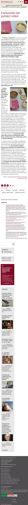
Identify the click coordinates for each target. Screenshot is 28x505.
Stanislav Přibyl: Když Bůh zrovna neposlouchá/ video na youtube (7, 296)
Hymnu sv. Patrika (7, 486)
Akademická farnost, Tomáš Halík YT (20, 491)
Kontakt (14, 499)
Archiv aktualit (5, 450)
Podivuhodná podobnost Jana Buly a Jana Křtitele (6, 377)
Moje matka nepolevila (14, 5)
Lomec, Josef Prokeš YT (7, 491)
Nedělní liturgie (8, 283)
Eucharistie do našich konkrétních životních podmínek (14, 205)
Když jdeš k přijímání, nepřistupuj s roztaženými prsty (15, 223)
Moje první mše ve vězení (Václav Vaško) (14, 224)
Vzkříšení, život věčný (20, 192)
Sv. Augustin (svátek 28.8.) (6, 353)
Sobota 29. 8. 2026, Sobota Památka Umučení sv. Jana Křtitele (6, 270)
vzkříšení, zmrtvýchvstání (7, 192)
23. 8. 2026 (9, 260)
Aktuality (4, 289)
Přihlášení (5, 249)
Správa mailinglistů (7, 251)
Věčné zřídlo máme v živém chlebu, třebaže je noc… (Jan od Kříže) (16, 232)
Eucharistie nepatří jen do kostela (12, 212)
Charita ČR (11, 490)
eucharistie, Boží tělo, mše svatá (20, 238)
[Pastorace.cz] (6, 2)
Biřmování (15, 190)
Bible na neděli (6, 258)
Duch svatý (21, 190)
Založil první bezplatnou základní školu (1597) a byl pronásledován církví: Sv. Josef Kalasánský (6, 428)
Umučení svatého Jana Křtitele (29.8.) (7, 317)
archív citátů (23, 7)
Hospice (15, 490)
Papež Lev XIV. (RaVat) (22, 490)
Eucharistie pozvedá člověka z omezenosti (14, 215)
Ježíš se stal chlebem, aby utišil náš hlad (14, 219)
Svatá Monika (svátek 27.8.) (6, 399)
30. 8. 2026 (4, 260)
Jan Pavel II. (7, 10)
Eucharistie (8, 190)
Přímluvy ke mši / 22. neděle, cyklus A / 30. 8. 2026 (7, 340)
